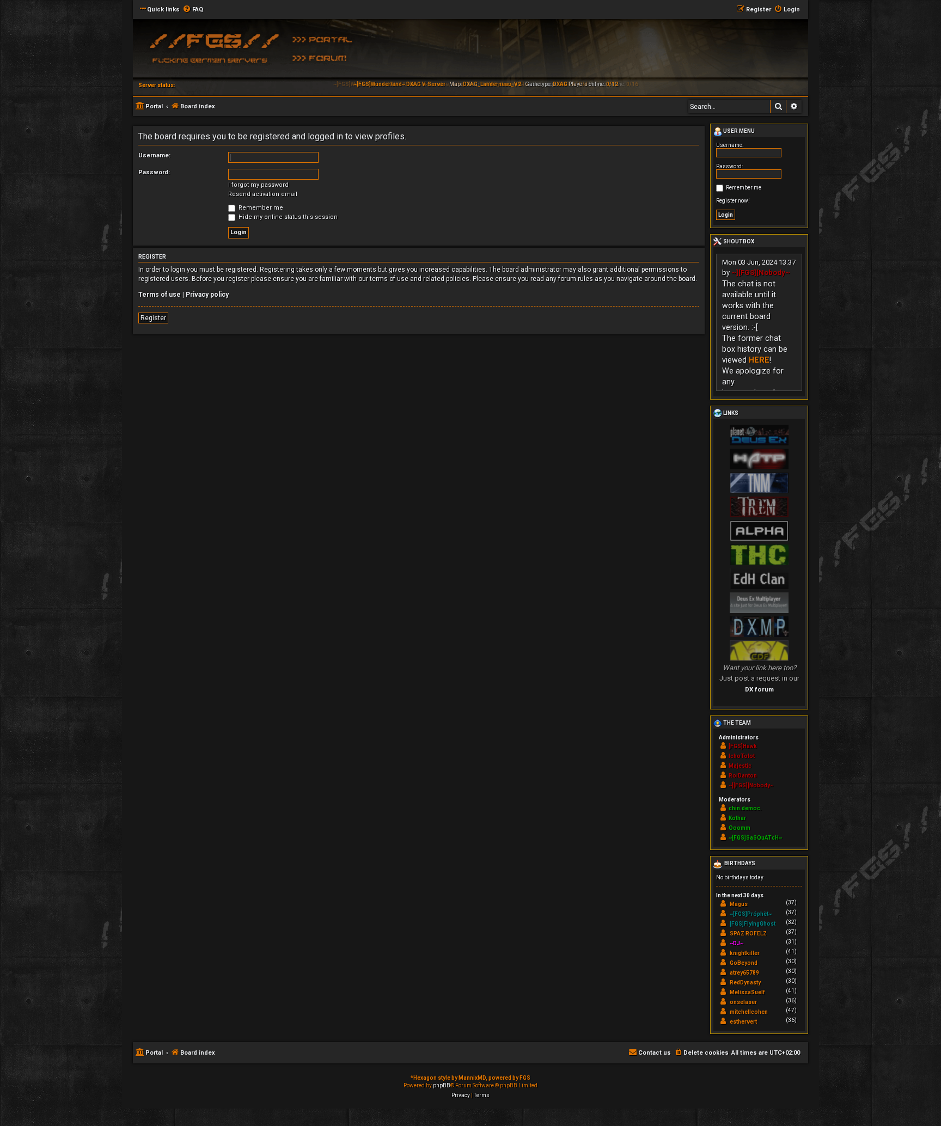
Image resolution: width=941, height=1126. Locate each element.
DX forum (759, 689)
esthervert (743, 1022)
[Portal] (326, 39)
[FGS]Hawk (743, 746)
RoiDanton (743, 776)
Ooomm (739, 828)
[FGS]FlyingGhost (752, 924)
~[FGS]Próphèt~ (751, 914)
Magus (739, 904)
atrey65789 (744, 973)
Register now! (733, 201)
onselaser (743, 1002)
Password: (154, 172)
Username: (154, 155)
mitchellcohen (749, 1012)
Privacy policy (207, 294)
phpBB (441, 1085)
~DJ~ (736, 943)
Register (153, 318)
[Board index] (211, 52)
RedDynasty (745, 983)
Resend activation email (262, 194)
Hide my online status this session (287, 217)
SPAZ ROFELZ (748, 934)
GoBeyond (743, 963)
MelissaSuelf (747, 992)
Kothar (737, 818)
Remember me (260, 207)
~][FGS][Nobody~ (760, 272)
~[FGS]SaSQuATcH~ (755, 838)
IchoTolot (742, 756)
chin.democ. (745, 808)
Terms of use (159, 294)
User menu (738, 131)
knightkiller (745, 953)
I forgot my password (258, 184)
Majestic (740, 766)
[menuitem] (192, 9)
